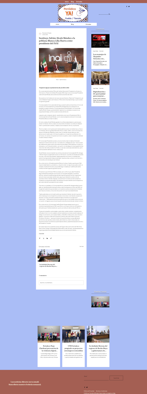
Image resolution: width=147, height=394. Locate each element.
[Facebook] (126, 6)
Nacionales (41, 233)
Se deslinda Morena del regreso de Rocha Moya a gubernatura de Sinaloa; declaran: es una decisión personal (47, 265)
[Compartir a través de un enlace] (51, 238)
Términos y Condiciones (101, 391)
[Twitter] (87, 387)
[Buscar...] (109, 13)
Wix (114, 393)
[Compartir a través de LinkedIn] (47, 238)
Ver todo (82, 246)
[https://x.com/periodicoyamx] (129, 6)
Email (85, 376)
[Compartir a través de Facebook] (39, 238)
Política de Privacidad (89, 391)
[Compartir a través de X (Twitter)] (43, 238)
